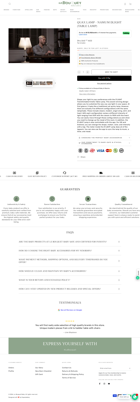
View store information (87, 94)
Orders (11, 368)
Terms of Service (69, 378)
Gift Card (39, 374)
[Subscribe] (130, 368)
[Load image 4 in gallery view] (49, 83)
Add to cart (111, 72)
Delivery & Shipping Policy (73, 374)
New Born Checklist (43, 371)
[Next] (121, 327)
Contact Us (66, 368)
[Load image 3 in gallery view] (43, 83)
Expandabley (26, 397)
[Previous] (19, 327)
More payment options (104, 83)
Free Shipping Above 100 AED (91, 58)
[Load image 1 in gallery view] (29, 83)
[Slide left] (23, 83)
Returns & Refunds (70, 371)
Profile (11, 371)
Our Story (39, 368)
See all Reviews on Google (71, 310)
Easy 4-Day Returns (87, 55)
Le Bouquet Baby (19, 394)
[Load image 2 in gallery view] (36, 83)
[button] (9, 4)
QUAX (78, 18)
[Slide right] (55, 83)
